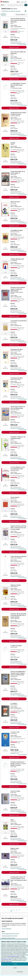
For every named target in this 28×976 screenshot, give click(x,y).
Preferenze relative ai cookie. (13, 956)
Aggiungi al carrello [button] (14, 47)
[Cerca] (26, 5)
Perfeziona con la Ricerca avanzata (11, 11)
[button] (22, 44)
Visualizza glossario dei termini (9, 936)
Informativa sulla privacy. (6, 961)
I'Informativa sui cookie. (6, 958)
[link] (25, 11)
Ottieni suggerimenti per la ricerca (10, 933)
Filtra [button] (4, 14)
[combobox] (15, 5)
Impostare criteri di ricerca (8, 938)
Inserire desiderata (6, 928)
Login (22, 2)
